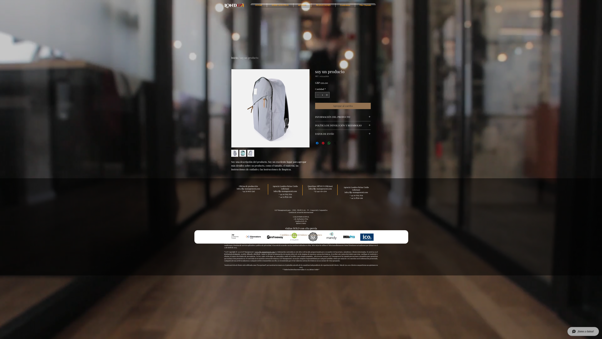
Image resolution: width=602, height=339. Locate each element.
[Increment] (327, 95)
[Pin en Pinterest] (323, 143)
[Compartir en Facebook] (317, 143)
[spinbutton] (322, 95)
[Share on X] (335, 143)
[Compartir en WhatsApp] (329, 143)
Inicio (234, 57)
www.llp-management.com (265, 252)
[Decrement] (317, 95)
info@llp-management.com (320, 188)
